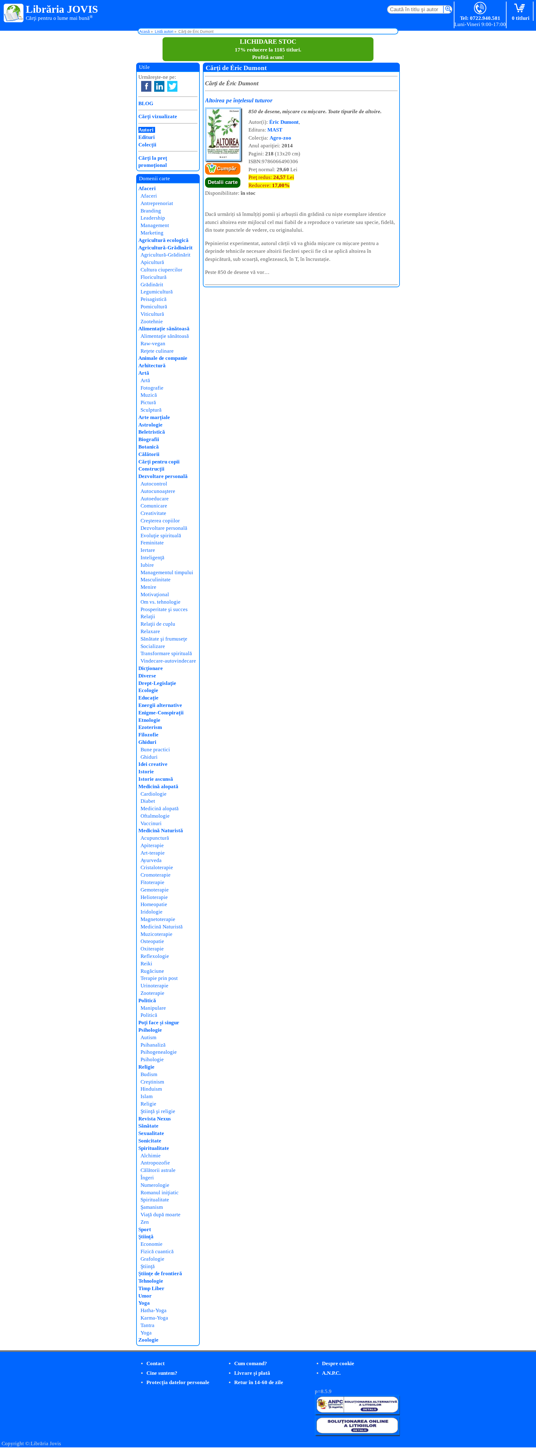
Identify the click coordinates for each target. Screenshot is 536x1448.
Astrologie (150, 425)
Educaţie (148, 698)
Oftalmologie (155, 816)
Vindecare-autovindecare (168, 661)
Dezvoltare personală (163, 476)
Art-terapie (153, 853)
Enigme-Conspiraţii (161, 713)
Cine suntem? (161, 1373)
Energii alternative (160, 705)
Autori (146, 130)
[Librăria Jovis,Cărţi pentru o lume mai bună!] (14, 13)
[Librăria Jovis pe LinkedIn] (159, 86)
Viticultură (152, 314)
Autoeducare (155, 499)
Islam (147, 1096)
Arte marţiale (154, 417)
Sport (144, 1229)
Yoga (144, 1303)
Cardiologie (154, 794)
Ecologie (148, 690)
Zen (145, 1222)
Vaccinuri (151, 823)
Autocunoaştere (158, 491)
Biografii (148, 439)
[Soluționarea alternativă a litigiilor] (357, 1412)
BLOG (145, 103)
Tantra (147, 1325)
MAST (274, 130)
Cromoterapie (156, 875)
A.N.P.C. (331, 1373)
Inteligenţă (152, 558)
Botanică (148, 447)
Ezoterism (150, 727)
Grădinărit (152, 285)
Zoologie (148, 1340)
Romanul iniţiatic (160, 1192)
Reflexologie (155, 956)
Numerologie (155, 1185)
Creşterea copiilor (160, 521)
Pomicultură (154, 307)
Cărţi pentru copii (159, 462)
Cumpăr (226, 169)
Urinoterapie (154, 986)
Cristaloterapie (157, 867)
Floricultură (154, 277)
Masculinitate (156, 580)
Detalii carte (223, 182)
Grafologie (152, 1259)
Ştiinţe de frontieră (160, 1273)
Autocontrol (154, 484)
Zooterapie (152, 993)
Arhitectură (152, 366)
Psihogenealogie (159, 1052)
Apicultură (152, 262)
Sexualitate (151, 1133)
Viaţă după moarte (161, 1215)
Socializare (153, 646)
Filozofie (148, 735)
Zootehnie (152, 321)
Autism (148, 1037)
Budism (149, 1074)
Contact (155, 1363)
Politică (147, 1000)
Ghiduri (147, 742)
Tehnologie (150, 1281)
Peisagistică (154, 299)
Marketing (152, 233)
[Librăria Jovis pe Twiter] (172, 86)
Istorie (146, 772)
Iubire (147, 565)
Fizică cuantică (157, 1251)
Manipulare (153, 1008)
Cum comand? (250, 1363)
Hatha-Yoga (154, 1310)
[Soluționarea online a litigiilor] (357, 1433)
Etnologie (149, 720)
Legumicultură (157, 292)
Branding (151, 211)
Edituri (146, 137)
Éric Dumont (284, 122)
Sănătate (148, 1126)
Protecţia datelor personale (177, 1382)
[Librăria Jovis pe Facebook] (146, 86)
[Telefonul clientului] (480, 9)
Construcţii (151, 469)
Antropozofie (155, 1163)
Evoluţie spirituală (161, 536)
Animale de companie (162, 358)
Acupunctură (155, 838)
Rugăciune (152, 971)
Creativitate (153, 513)
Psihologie (150, 1030)
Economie (152, 1244)
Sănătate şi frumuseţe (164, 639)
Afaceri (147, 188)
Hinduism (151, 1089)
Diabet (148, 801)
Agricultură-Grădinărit (165, 248)
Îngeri (147, 1178)
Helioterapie (154, 897)
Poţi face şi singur (158, 1023)
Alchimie (151, 1156)
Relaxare (150, 631)
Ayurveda (151, 860)
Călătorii (148, 454)
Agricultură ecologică (163, 240)
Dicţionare (150, 668)
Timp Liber (151, 1288)
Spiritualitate (153, 1148)
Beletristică (151, 432)
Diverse (147, 676)
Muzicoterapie (156, 934)
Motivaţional (155, 594)
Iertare (148, 550)
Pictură (148, 402)
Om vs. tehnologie (161, 602)
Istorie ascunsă (155, 779)
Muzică (149, 395)
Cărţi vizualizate (157, 116)
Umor (145, 1296)
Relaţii (148, 616)
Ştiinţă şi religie (158, 1111)
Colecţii (147, 145)
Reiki (146, 964)
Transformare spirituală (166, 653)
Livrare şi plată (252, 1373)
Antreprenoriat (157, 203)
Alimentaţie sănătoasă (164, 329)
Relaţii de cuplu (158, 624)
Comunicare (154, 506)
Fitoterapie (152, 882)
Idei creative (153, 764)
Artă (143, 373)
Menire (148, 587)
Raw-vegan (153, 343)
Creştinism (152, 1082)
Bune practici (155, 750)
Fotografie (152, 388)
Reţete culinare (157, 351)
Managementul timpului (167, 572)
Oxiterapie (152, 949)
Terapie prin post (159, 978)
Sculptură (151, 410)
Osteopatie (152, 941)
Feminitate (152, 543)
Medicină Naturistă (160, 830)
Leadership (153, 218)
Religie (146, 1067)
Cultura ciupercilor (161, 270)
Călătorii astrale (158, 1170)
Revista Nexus (154, 1119)
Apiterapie (152, 845)
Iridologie (152, 912)
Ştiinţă (146, 1237)
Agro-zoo (280, 138)
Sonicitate (149, 1141)
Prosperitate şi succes (164, 609)
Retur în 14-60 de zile (258, 1382)
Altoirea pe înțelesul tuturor (238, 100)
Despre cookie (338, 1363)
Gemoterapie (155, 890)
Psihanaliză (153, 1045)
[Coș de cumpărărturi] (520, 9)
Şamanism (152, 1207)
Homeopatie (154, 904)
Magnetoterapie (158, 919)
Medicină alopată (158, 786)
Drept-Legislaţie (157, 683)
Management (155, 225)
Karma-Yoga (154, 1318)
